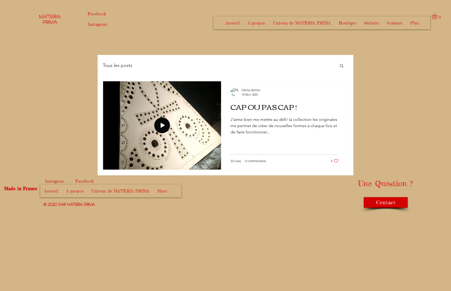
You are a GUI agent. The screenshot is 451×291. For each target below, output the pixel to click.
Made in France (20, 188)
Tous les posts (117, 65)
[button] (438, 16)
